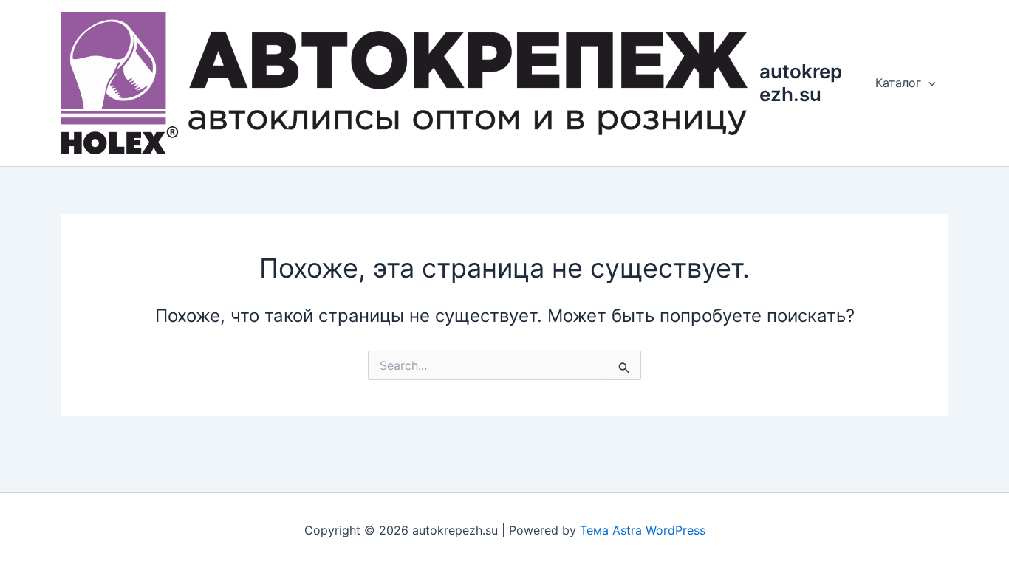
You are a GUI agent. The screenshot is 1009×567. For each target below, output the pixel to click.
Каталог (898, 82)
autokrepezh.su (800, 83)
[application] (928, 82)
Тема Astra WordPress (642, 530)
